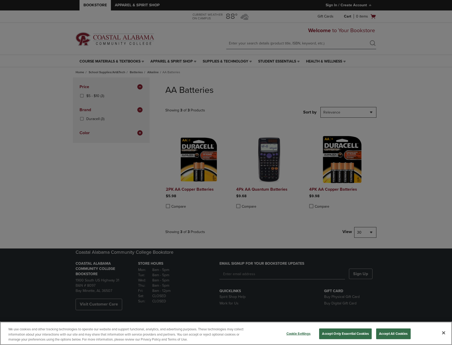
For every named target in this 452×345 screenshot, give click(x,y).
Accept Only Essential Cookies (345, 333)
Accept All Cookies (393, 333)
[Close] (443, 332)
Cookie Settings (298, 333)
